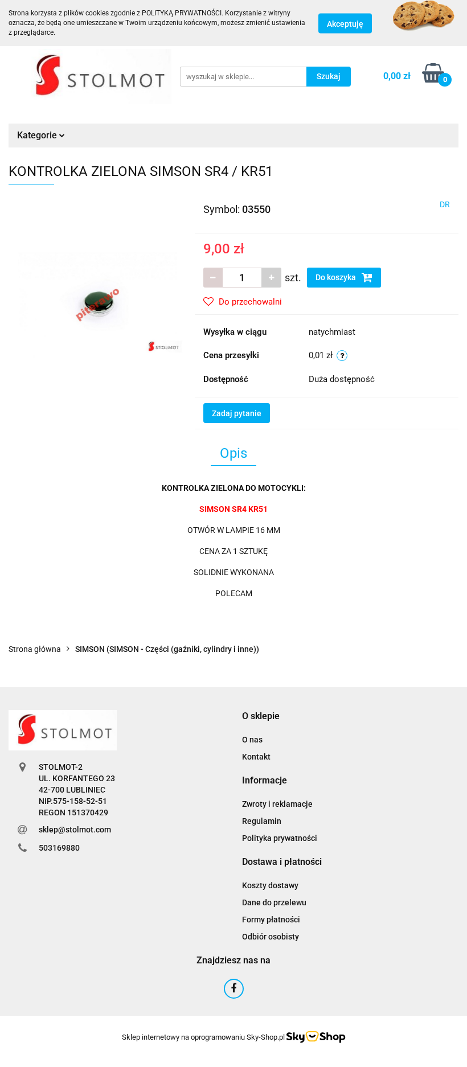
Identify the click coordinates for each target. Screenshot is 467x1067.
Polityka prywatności (279, 838)
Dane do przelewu (274, 902)
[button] (261, 716)
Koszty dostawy (270, 885)
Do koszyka (337, 277)
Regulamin (261, 821)
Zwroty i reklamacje (277, 804)
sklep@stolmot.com (75, 829)
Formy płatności (271, 919)
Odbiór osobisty (270, 936)
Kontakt (256, 756)
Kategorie (38, 135)
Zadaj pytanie (236, 413)
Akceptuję (345, 23)
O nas (252, 739)
